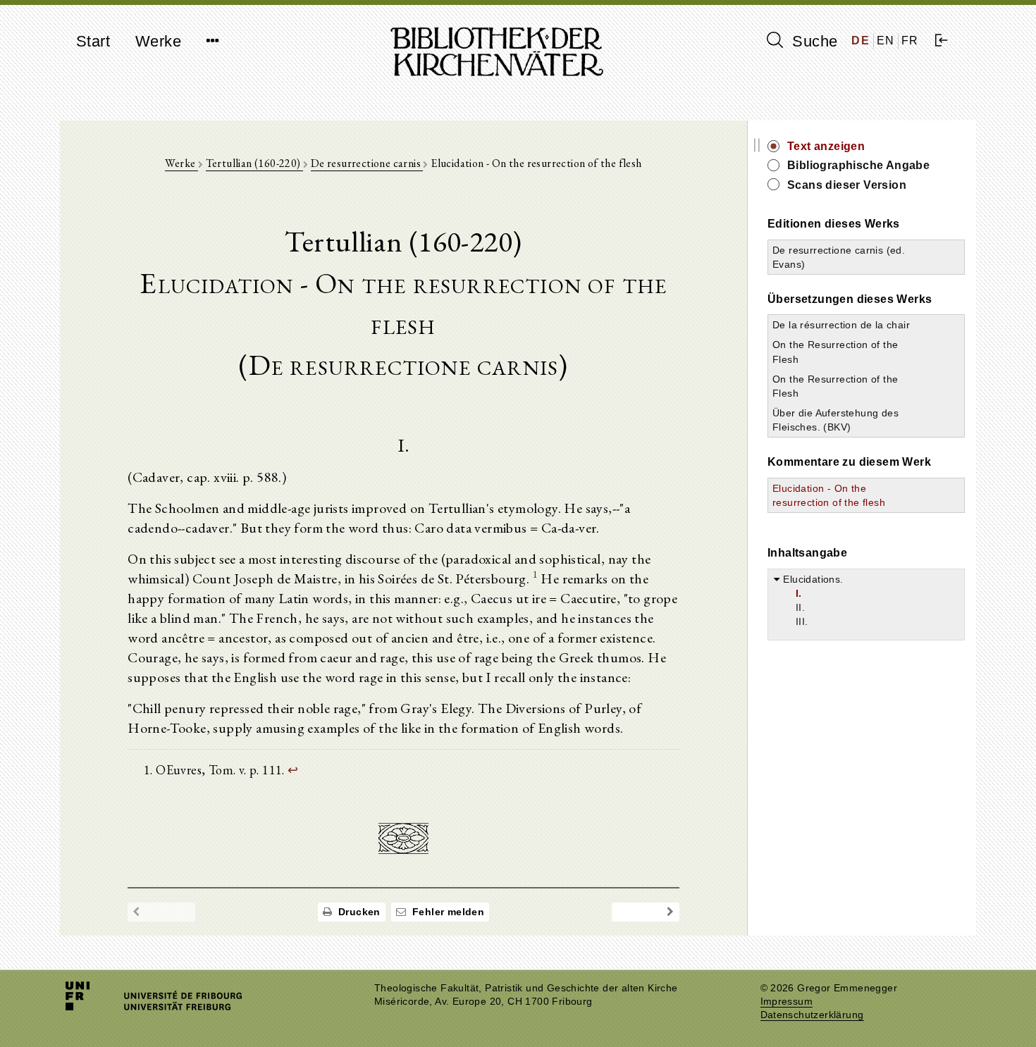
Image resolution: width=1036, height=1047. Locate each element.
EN (886, 41)
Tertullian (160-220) (254, 163)
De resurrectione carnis (367, 163)
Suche (812, 41)
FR (910, 41)
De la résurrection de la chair (841, 324)
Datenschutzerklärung (812, 1015)
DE (860, 41)
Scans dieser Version (846, 185)
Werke (158, 41)
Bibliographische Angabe (858, 165)
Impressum (786, 1001)
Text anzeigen (826, 146)
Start (93, 41)
